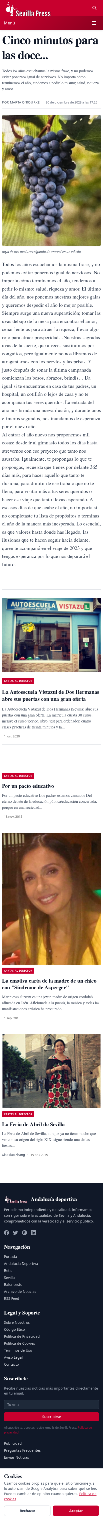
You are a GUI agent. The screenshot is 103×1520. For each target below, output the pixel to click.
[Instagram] (24, 1232)
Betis (8, 1270)
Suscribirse (51, 1416)
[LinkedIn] (33, 1232)
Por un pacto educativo (28, 786)
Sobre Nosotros (17, 1322)
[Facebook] (6, 1232)
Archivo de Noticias (20, 1291)
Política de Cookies (19, 1343)
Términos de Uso (18, 1350)
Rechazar (27, 1510)
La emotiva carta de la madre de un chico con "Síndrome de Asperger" (49, 984)
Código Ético (14, 1329)
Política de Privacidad (22, 1336)
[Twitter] (15, 1232)
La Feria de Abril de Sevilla (33, 1124)
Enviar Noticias (16, 1457)
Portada (10, 1256)
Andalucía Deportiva (21, 1263)
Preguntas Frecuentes (22, 1450)
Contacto (11, 1364)
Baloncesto (13, 1284)
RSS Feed (11, 1298)
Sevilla (9, 1277)
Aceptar (76, 1510)
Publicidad (13, 1443)
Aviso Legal (13, 1357)
